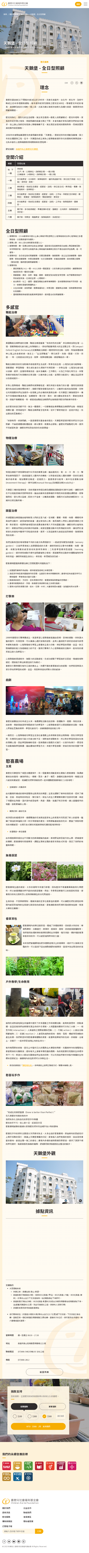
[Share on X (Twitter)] (76, 83)
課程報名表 (27, 1065)
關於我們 (6, 1508)
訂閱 (39, 1531)
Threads (23, 1541)
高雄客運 (31, 1307)
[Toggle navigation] (85, 4)
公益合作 (27, 1508)
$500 (49, 1416)
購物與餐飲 (7, 1521)
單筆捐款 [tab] (52, 1406)
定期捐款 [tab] (24, 1406)
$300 (35, 1416)
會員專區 (27, 1516)
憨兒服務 (6, 1516)
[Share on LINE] (81, 83)
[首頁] (37, 4)
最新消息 (6, 1512)
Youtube (14, 1541)
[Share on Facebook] (72, 83)
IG (9, 1541)
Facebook (4, 1541)
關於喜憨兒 (14, 14)
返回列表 (44, 1372)
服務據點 (24, 14)
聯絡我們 (27, 1512)
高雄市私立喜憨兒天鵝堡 (27, 149)
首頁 (5, 14)
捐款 (78, 4)
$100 (20, 1416)
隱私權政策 (28, 1521)
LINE (19, 1541)
